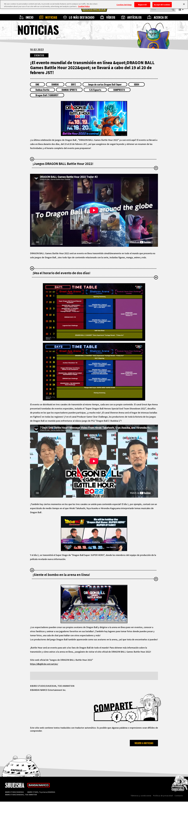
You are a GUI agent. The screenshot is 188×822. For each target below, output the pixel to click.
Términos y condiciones (141, 795)
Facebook (116, 717)
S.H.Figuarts (95, 89)
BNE (37, 84)
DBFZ (73, 84)
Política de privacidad (163, 795)
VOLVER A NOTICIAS (144, 743)
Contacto (179, 795)
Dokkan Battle (42, 89)
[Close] (184, 4)
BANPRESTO (119, 89)
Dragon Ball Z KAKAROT (47, 95)
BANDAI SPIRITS (69, 89)
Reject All (142, 4)
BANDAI (55, 84)
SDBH (136, 84)
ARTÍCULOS (134, 17)
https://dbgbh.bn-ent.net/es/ (44, 663)
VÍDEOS (110, 17)
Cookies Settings (124, 4)
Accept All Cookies (162, 4)
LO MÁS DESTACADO (82, 17)
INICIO (30, 17)
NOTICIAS (51, 17)
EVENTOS (39, 55)
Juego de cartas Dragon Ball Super (105, 84)
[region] (94, 4)
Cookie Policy (84, 6)
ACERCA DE (161, 17)
